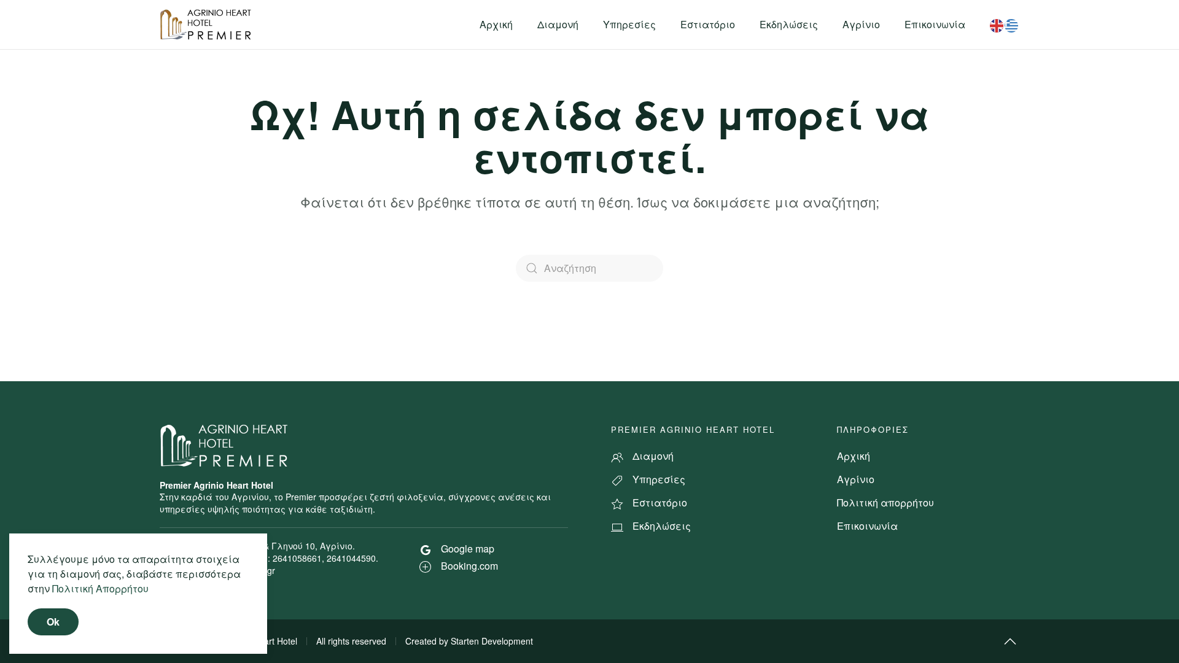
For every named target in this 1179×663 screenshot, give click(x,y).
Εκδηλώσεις (789, 24)
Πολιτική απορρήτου (885, 502)
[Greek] (1012, 24)
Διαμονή (557, 24)
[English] (997, 24)
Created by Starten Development (469, 641)
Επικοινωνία (935, 24)
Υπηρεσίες (629, 24)
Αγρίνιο (861, 24)
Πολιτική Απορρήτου (100, 588)
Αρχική (496, 24)
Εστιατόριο (707, 24)
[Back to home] (207, 24)
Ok (53, 622)
